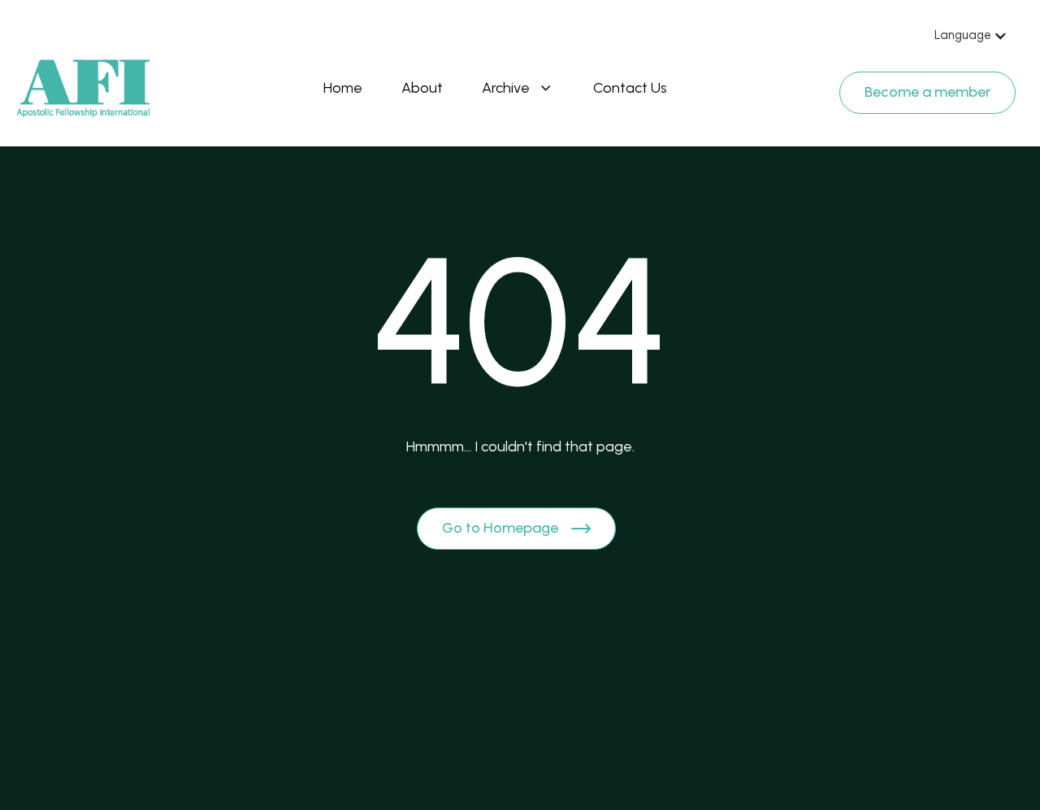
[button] (971, 35)
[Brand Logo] (83, 88)
